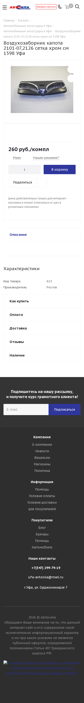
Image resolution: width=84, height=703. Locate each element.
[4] (24, 132)
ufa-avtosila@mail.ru (45, 577)
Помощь (42, 489)
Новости (42, 451)
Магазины (42, 464)
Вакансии (42, 458)
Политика (42, 471)
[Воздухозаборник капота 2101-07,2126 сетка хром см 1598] (42, 89)
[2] (15, 132)
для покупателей (42, 509)
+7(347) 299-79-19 (46, 568)
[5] (28, 132)
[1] (11, 132)
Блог (42, 528)
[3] (20, 132)
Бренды (42, 534)
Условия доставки (42, 502)
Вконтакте (42, 686)
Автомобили (42, 547)
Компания (42, 437)
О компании (42, 444)
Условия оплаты (42, 496)
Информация (42, 482)
